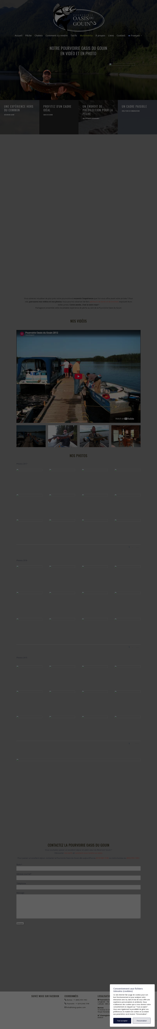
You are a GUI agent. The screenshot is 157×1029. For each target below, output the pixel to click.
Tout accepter (122, 1021)
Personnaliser (142, 1021)
